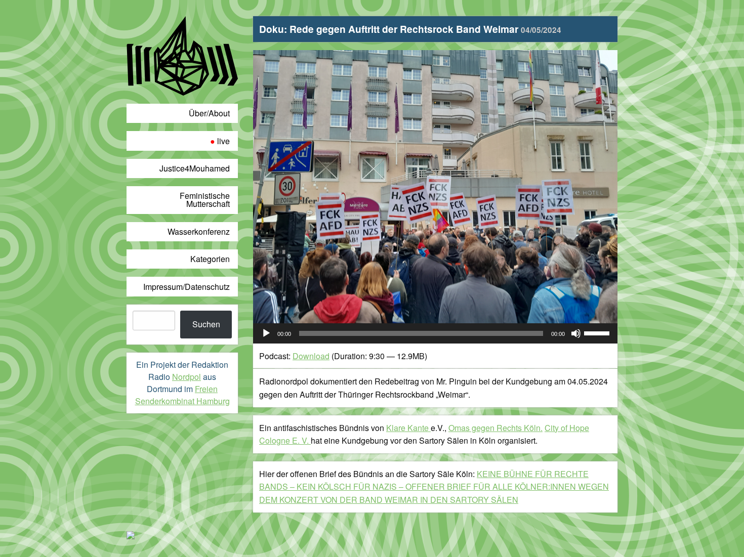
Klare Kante (408, 428)
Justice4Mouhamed (194, 168)
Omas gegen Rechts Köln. (495, 428)
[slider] (598, 332)
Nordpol (186, 376)
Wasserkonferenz (199, 231)
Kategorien (210, 259)
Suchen (206, 324)
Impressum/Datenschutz (186, 286)
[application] (435, 333)
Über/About (209, 113)
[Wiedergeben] (266, 333)
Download (311, 356)
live (223, 141)
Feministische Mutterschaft (205, 199)
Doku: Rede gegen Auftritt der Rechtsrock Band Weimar (410, 29)
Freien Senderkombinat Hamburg (182, 395)
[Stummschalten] (576, 333)
